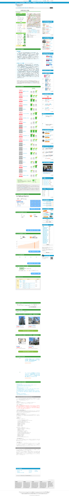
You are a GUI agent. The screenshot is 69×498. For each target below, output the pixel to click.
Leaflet (31, 26)
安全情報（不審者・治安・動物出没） (33, 32)
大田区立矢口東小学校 (45, 234)
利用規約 (22, 493)
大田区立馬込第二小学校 (45, 235)
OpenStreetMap (34, 26)
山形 (21, 482)
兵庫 (18, 485)
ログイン (48, 0)
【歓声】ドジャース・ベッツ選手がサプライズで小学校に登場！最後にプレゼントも (48, 172)
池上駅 (20, 280)
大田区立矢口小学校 (45, 236)
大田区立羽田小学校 (46, 183)
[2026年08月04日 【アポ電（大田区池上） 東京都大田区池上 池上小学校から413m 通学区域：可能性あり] (47, 142)
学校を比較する (29, 2)
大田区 (49, 173)
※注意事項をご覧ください (36, 314)
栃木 (17, 483)
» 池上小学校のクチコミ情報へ (36, 273)
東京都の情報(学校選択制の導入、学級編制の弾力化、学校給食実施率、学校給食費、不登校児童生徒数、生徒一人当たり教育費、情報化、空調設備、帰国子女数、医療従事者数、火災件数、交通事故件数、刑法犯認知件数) (28, 392)
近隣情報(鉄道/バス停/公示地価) (20, 472)
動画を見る (35, 2)
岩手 (18, 482)
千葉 (29, 483)
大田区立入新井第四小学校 (45, 230)
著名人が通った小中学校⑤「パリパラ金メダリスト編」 (49, 124)
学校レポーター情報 (32, 82)
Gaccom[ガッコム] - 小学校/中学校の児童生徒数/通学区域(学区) (20, 4)
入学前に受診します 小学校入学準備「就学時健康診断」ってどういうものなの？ (32, 360)
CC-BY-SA (39, 26)
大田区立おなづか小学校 (45, 229)
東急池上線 (24, 280)
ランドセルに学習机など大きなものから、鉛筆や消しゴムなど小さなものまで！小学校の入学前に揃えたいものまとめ (32, 374)
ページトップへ (51, 480)
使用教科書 (36, 470)
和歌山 (21, 485)
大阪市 (48, 485)
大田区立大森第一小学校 (46, 182)
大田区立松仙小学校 (45, 173)
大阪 (17, 485)
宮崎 (17, 487)
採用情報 (34, 493)
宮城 (19, 482)
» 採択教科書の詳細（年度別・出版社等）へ (34, 263)
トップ (17, 2)
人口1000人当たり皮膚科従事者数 (47, 201)
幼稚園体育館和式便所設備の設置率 (47, 203)
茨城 (16, 483)
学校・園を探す (22, 2)
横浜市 (50, 483)
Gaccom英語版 (41, 493)
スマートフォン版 (38, 493)
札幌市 (48, 482)
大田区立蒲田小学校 (45, 242)
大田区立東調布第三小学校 (45, 239)
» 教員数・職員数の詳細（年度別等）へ (34, 251)
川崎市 (51, 483)
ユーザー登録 (44, 0)
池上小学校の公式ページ (21, 311)
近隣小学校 (30, 472)
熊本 (15, 487)
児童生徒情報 (30, 470)
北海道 (15, 482)
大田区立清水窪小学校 (46, 179)
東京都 (23, 7)
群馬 (18, 483)
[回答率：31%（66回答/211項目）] (27, 269)
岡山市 (52, 485)
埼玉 (28, 483)
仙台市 (50, 482)
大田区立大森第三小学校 (45, 241)
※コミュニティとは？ (28, 304)
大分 (16, 487)
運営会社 (32, 493)
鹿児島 (19, 487)
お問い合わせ (29, 493)
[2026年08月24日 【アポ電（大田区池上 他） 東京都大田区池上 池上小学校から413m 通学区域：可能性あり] (47, 134)
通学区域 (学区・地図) (19, 470)
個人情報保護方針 (26, 493)
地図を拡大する (38, 27)
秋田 (20, 482)
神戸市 (51, 485)
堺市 (49, 485)
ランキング (40, 2)
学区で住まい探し (45, 493)
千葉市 (48, 483)
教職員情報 (18, 471)
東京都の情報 (36, 471)
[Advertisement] (38, 5)
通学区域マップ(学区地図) (30, 29)
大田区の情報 (30, 471)
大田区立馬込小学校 (45, 237)
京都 (16, 485)
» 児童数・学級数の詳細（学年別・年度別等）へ (33, 230)
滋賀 (15, 485)
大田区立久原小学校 (45, 231)
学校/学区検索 (20, 7)
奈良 (28, 485)
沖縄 (20, 487)
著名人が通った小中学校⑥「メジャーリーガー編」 (49, 116)
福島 (15, 483)
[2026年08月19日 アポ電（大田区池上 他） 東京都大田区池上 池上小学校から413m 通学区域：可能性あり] (47, 138)
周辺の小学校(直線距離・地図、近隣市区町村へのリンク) (23, 394)
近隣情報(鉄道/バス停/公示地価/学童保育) (21, 393)
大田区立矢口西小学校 (45, 240)
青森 (25, 482)
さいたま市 (52, 482)
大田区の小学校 (26, 7)
